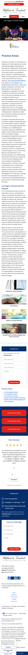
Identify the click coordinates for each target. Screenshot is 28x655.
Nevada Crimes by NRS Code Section (15, 398)
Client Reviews (14, 440)
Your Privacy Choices (11, 613)
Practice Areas (7, 389)
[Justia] (18, 578)
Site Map (14, 599)
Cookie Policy (22, 613)
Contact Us (14, 16)
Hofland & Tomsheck (19, 647)
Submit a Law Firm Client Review (14, 485)
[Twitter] (12, 578)
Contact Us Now (14, 382)
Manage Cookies (7, 615)
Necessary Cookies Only (8, 651)
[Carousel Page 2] (15, 474)
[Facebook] (9, 578)
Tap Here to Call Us (14, 4)
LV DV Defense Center (10, 394)
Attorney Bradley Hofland (16, 81)
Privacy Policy (14, 597)
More (23, 16)
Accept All (8, 647)
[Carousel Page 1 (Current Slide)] (12, 474)
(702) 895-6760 (11, 570)
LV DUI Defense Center (11, 392)
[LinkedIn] (15, 578)
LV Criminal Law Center (11, 396)
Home (4, 16)
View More (14, 479)
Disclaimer (14, 594)
